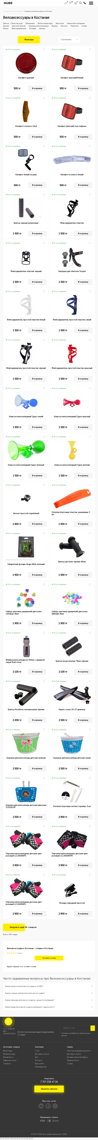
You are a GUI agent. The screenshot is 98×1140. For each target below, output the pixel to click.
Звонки (6, 26)
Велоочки (60, 23)
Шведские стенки (9, 1060)
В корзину (37, 88)
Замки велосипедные (76, 23)
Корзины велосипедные (39, 26)
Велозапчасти (8, 1057)
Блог (36, 1057)
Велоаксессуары (9, 1054)
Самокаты (7, 1064)
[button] (8, 1021)
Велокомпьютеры (45, 23)
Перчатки (74, 26)
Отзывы (70, 1064)
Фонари (32, 28)
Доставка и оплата (42, 1054)
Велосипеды (7, 1051)
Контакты (38, 1060)
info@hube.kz (49, 1079)
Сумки (84, 26)
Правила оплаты (73, 1060)
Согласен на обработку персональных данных (75, 1034)
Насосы (64, 26)
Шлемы (42, 28)
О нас (37, 1051)
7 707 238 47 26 (49, 1081)
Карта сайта (39, 1064)
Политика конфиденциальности (79, 1051)
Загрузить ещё (17, 927)
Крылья (55, 26)
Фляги (5, 28)
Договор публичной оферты (77, 1057)
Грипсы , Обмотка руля (12, 23)
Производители (41, 1067)
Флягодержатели (18, 28)
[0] (66, 3)
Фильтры (29, 39)
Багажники (30, 23)
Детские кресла (19, 26)
